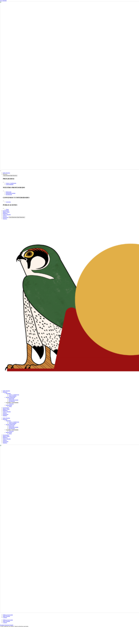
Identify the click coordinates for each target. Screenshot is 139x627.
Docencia (5, 392)
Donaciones (5, 414)
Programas (8, 393)
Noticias (5, 413)
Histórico (5, 415)
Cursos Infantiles (12, 396)
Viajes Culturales (7, 411)
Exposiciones (6, 407)
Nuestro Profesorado (10, 397)
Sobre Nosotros (6, 390)
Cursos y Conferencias (14, 394)
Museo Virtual (6, 409)
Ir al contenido (3, 0)
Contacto (5, 617)
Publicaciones (9, 405)
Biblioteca (5, 410)
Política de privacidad (8, 614)
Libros (10, 406)
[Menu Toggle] (3, 208)
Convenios (11, 403)
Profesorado (11, 398)
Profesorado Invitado (13, 400)
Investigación (12, 401)
